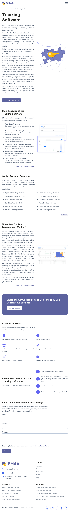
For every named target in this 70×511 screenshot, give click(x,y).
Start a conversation (11, 100)
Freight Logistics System (10, 493)
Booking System (41, 499)
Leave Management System (11, 499)
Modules (39, 466)
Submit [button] (6, 451)
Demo (38, 475)
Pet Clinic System (8, 496)
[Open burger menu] (66, 3)
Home (4, 9)
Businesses (39, 472)
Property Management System (46, 493)
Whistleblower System (43, 490)
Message (5, 432)
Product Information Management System (50, 496)
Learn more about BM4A (25, 166)
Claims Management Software (46, 487)
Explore (39, 463)
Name (4, 415)
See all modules (14, 308)
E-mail (4, 423)
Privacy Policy (33, 446)
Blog (37, 478)
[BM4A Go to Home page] (8, 3)
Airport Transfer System (10, 487)
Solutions (11, 9)
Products (6, 484)
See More (64, 214)
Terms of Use (44, 446)
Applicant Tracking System (11, 490)
